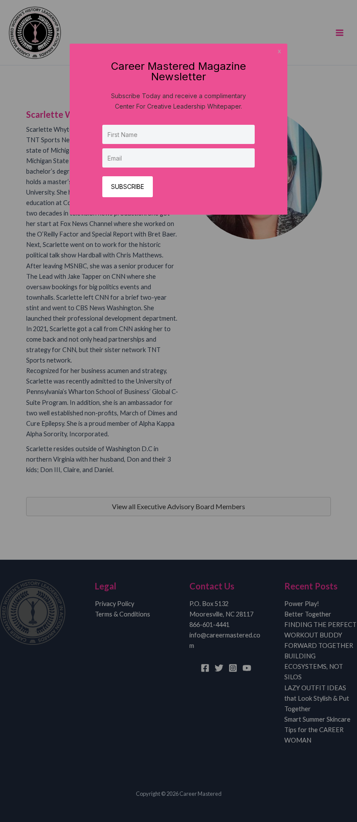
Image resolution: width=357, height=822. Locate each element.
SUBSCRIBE (127, 186)
